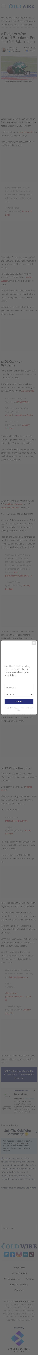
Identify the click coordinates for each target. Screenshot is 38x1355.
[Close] (34, 643)
